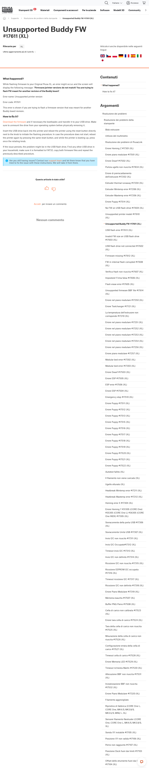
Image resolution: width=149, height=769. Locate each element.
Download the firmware (14, 121)
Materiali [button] (44, 10)
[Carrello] (144, 2)
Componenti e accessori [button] (66, 10)
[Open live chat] (141, 761)
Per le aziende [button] (89, 10)
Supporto (15, 18)
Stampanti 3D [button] (27, 9)
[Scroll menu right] (146, 10)
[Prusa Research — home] (7, 10)
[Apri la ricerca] (106, 2)
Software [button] (104, 10)
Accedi (37, 204)
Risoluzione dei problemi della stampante (40, 18)
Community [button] (134, 10)
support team (55, 160)
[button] (102, 55)
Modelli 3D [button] (118, 10)
